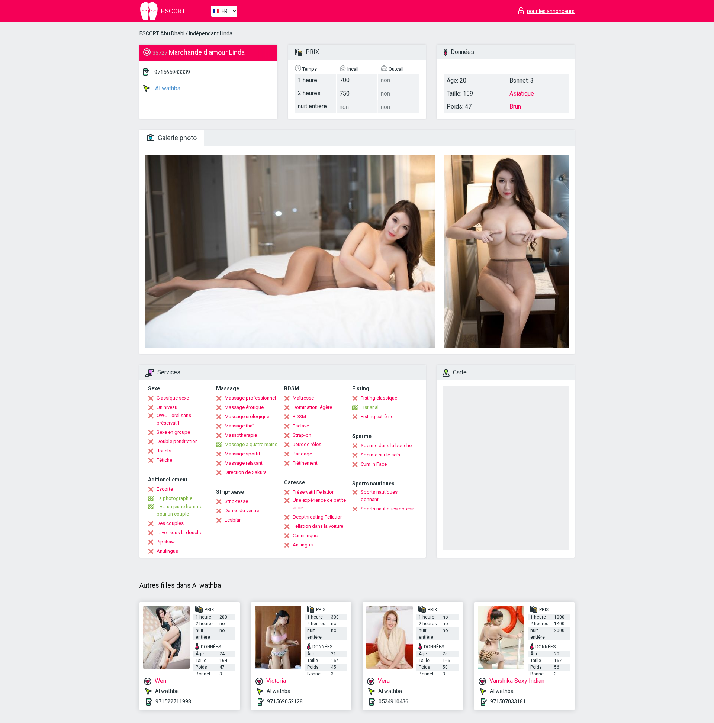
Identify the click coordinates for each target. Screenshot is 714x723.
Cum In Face (374, 464)
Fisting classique (379, 398)
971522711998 (173, 701)
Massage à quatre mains (251, 444)
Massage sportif (242, 453)
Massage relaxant (244, 463)
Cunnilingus (305, 535)
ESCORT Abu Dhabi (161, 33)
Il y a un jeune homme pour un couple (179, 510)
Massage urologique (247, 416)
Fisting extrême (377, 416)
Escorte (165, 489)
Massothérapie (241, 435)
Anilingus (303, 545)
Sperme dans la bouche (386, 445)
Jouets (164, 451)
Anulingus (167, 551)
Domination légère (312, 407)
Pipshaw (166, 542)
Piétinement (305, 463)
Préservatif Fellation (314, 492)
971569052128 (285, 701)
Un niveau (167, 407)
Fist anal (370, 407)
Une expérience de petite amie (319, 503)
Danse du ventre (242, 510)
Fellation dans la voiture (318, 526)
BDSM (299, 416)
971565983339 (172, 72)
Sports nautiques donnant (379, 495)
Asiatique (521, 93)
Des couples (170, 523)
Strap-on (302, 435)
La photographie (174, 498)
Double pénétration (177, 441)
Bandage (302, 453)
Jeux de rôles (307, 444)
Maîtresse (303, 398)
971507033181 (508, 701)
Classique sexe (173, 398)
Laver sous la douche (179, 532)
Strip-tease (236, 501)
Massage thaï (239, 426)
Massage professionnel (250, 398)
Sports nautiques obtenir (387, 508)
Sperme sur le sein (380, 455)
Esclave (301, 426)
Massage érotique (244, 407)
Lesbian (233, 520)
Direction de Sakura (246, 472)
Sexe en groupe (173, 432)
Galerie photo (176, 138)
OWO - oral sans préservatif (174, 419)
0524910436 (393, 701)
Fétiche (164, 460)
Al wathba (167, 88)
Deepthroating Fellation (318, 517)
